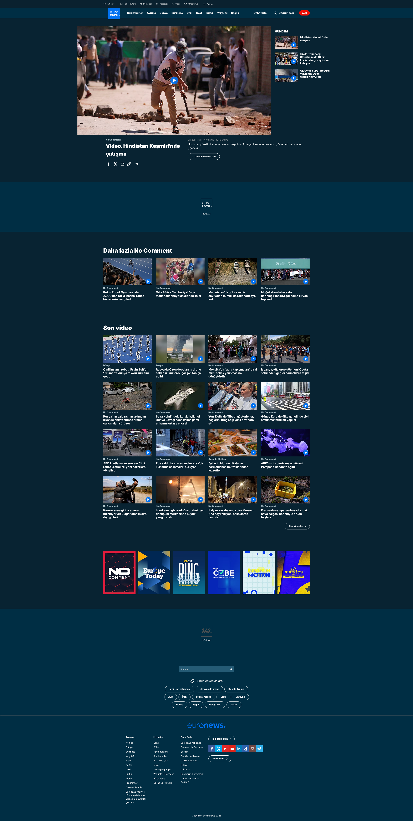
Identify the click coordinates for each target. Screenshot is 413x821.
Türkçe (110, 4)
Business (177, 13)
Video (129, 778)
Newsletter (218, 758)
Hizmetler (158, 737)
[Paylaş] (122, 164)
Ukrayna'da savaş (209, 689)
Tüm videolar (296, 526)
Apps (156, 765)
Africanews (159, 778)
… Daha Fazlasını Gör (204, 156)
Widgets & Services (163, 774)
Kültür (209, 13)
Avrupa (151, 13)
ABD (170, 696)
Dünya (163, 13)
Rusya (159, 365)
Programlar (131, 782)
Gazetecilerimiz (134, 787)
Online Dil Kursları (162, 782)
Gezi (189, 13)
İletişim (184, 765)
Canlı (304, 12)
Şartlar (184, 751)
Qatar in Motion (217, 459)
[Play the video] (174, 80)
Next (199, 13)
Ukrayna (240, 696)
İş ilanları (185, 769)
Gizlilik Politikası (189, 760)
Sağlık (235, 13)
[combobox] (220, 3)
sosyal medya (203, 696)
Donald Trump (236, 689)
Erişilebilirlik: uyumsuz (192, 774)
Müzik (234, 704)
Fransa (179, 704)
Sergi (223, 696)
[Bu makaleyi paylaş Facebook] (108, 164)
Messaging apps (162, 769)
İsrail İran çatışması (179, 689)
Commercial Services (192, 747)
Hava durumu (160, 751)
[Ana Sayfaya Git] (114, 13)
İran (184, 696)
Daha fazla (186, 737)
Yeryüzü (222, 13)
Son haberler (135, 13)
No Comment (110, 288)
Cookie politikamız (190, 756)
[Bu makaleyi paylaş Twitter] (115, 164)
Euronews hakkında (191, 742)
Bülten (156, 747)
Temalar (130, 737)
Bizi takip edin (160, 760)
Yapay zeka (215, 704)
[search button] (204, 3)
